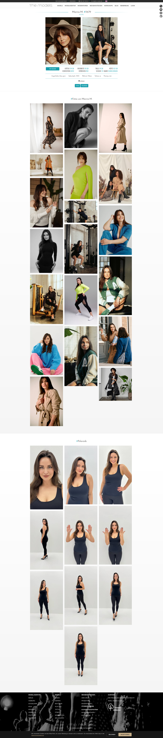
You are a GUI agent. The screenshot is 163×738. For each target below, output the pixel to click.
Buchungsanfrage (61, 1)
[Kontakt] (161, 6)
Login (133, 5)
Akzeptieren (125, 734)
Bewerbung (124, 5)
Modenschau (59, 715)
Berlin (30, 698)
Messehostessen (96, 5)
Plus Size (58, 706)
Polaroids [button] (84, 86)
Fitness (57, 712)
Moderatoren (83, 5)
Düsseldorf (32, 703)
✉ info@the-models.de (96, 1)
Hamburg (31, 700)
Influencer (59, 718)
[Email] (161, 9)
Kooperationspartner (90, 709)
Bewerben (73, 1)
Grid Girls (85, 698)
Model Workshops (88, 712)
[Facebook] (161, 13)
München (31, 709)
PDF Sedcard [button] (52, 69)
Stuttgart (32, 715)
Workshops (108, 5)
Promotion (85, 700)
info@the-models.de (118, 700)
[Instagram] (161, 16)
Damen (57, 698)
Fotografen (86, 715)
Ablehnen (112, 734)
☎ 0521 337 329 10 (83, 1)
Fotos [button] (77, 86)
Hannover (32, 712)
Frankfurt (32, 718)
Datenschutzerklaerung (37, 735)
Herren (57, 700)
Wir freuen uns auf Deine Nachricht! (121, 698)
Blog (116, 5)
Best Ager (58, 703)
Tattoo (57, 709)
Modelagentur (70, 5)
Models (60, 5)
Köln (30, 706)
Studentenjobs (88, 706)
